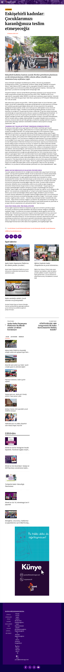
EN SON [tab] (7, 336)
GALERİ (9, 628)
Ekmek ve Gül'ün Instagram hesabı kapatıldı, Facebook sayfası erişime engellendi (17, 450)
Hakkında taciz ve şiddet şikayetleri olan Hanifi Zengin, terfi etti (16, 424)
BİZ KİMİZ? (8, 633)
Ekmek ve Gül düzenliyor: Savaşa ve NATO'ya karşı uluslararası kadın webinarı (17, 468)
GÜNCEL (8, 614)
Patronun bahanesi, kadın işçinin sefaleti (15, 380)
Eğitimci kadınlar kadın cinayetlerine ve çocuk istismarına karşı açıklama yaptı (46, 264)
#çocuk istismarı (11, 228)
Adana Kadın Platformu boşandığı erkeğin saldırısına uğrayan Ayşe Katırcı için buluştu (17, 352)
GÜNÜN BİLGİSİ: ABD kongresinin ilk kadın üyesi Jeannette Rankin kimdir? (47, 327)
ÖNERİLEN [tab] (21, 336)
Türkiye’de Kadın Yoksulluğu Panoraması (14, 485)
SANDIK (8, 621)
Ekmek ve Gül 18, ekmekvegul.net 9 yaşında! (17, 503)
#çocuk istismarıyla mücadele (38, 228)
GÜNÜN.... (8, 631)
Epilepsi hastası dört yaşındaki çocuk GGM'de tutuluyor (16, 410)
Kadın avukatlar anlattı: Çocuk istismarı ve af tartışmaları (15, 299)
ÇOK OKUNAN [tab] (14, 336)
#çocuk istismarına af (15, 231)
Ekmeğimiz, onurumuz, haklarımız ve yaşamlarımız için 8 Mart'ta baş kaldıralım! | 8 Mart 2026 (16, 523)
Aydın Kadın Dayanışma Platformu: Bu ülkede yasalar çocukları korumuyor (17, 264)
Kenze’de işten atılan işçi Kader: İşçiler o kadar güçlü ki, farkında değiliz (17, 366)
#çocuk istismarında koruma (23, 228)
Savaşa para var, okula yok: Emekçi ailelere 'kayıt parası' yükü (16, 395)
